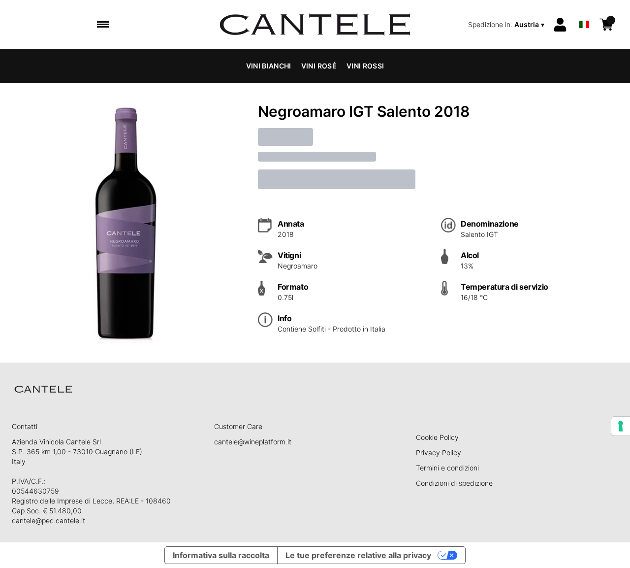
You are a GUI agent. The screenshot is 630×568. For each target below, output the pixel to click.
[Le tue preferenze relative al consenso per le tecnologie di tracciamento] (620, 426)
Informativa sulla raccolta (221, 555)
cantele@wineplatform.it (252, 441)
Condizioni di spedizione (454, 483)
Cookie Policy (437, 437)
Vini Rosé (319, 66)
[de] (584, 11)
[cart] (606, 25)
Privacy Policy (438, 452)
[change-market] (507, 25)
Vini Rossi (365, 66)
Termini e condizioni (447, 468)
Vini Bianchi (268, 66)
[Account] (560, 25)
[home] (315, 24)
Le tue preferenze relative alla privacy (358, 555)
